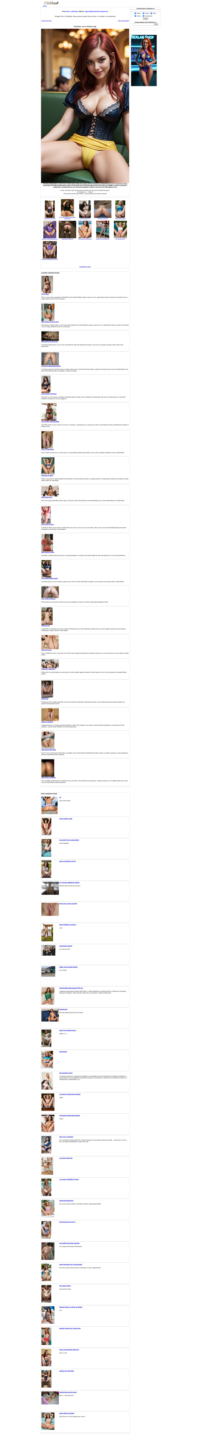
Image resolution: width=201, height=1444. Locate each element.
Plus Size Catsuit (123, 21)
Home (45, 6)
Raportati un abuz (85, 267)
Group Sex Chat (46, 21)
